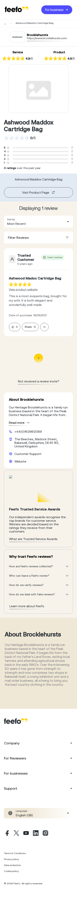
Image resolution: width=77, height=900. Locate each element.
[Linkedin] (35, 833)
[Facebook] (6, 833)
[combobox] (38, 222)
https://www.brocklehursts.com (47, 38)
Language (21, 811)
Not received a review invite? (38, 381)
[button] (38, 222)
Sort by (11, 219)
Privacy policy (11, 859)
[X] (16, 833)
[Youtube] (26, 833)
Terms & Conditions (15, 853)
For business (54, 10)
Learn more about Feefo (26, 606)
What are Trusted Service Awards (33, 539)
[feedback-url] (20, 284)
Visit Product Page (35, 192)
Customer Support (27, 454)
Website (20, 461)
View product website (23, 289)
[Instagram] (45, 833)
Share (28, 326)
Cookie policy (11, 871)
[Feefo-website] (16, 10)
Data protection (12, 865)
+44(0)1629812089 (28, 431)
